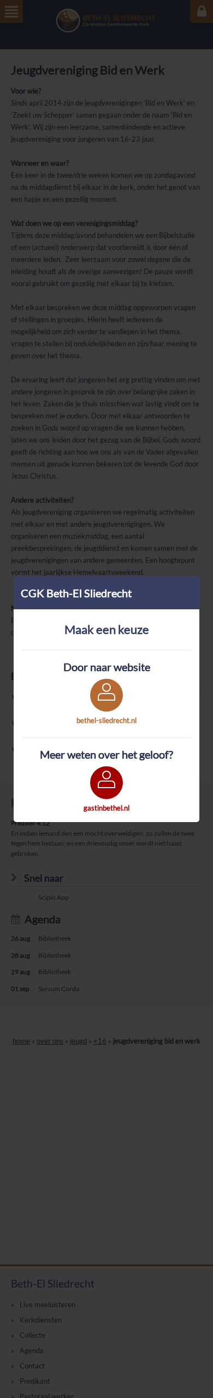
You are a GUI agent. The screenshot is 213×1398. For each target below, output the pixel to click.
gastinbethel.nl (106, 807)
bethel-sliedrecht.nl (106, 720)
